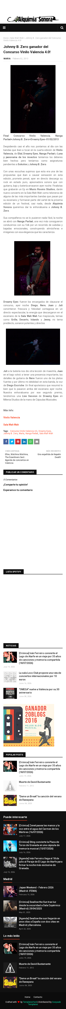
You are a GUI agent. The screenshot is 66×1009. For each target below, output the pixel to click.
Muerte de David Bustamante (35, 782)
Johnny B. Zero (10, 433)
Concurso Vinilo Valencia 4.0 (23, 431)
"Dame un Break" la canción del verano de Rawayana (40, 798)
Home (27, 997)
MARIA (7, 58)
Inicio (5, 38)
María (21, 433)
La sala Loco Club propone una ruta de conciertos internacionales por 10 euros (40, 676)
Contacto (38, 997)
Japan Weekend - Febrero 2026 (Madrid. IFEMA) (36, 889)
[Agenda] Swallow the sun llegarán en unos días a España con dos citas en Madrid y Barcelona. (39, 921)
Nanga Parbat (32, 433)
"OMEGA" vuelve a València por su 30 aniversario (39, 691)
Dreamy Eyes (45, 431)
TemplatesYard (30, 1002)
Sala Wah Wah (17, 38)
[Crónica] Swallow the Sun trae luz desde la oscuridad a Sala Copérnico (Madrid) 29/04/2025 (39, 905)
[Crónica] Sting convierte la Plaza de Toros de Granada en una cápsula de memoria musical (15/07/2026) (39, 845)
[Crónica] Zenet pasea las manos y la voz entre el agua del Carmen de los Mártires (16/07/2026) (39, 828)
